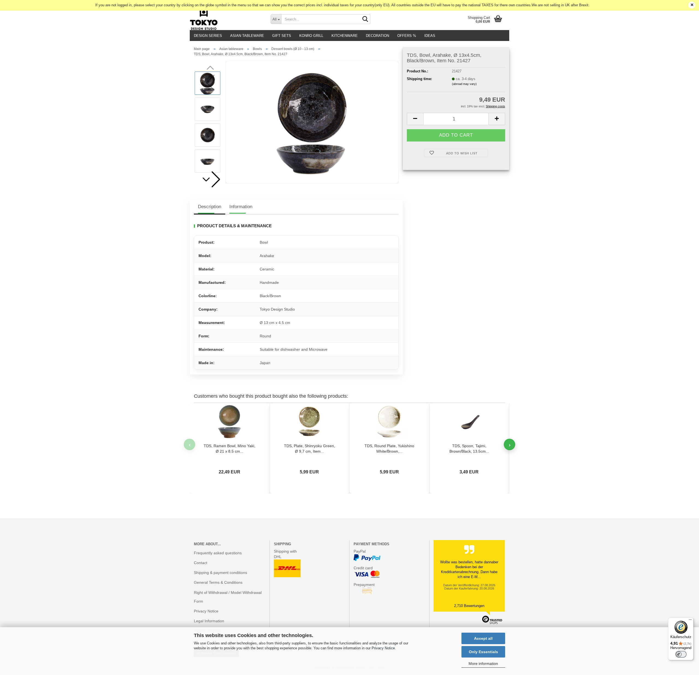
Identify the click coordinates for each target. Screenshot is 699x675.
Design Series (208, 36)
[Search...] (365, 19)
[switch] (681, 654)
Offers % (406, 36)
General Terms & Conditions (218, 582)
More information (483, 663)
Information (240, 206)
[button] (210, 179)
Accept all (483, 638)
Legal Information (209, 621)
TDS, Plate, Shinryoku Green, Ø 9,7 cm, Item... (309, 448)
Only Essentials (483, 652)
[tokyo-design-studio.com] (226, 19)
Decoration (377, 36)
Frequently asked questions (218, 553)
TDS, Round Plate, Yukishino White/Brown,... (389, 448)
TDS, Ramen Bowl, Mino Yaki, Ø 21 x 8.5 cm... (229, 448)
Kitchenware (344, 36)
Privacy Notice (383, 648)
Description (209, 206)
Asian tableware (247, 36)
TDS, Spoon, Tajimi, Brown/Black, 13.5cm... (469, 448)
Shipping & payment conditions (220, 572)
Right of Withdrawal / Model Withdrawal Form (228, 596)
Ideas (429, 36)
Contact (200, 563)
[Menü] (690, 621)
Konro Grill (311, 36)
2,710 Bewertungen (469, 606)
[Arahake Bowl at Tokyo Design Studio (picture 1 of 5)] (312, 122)
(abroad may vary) (464, 84)
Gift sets (281, 36)
